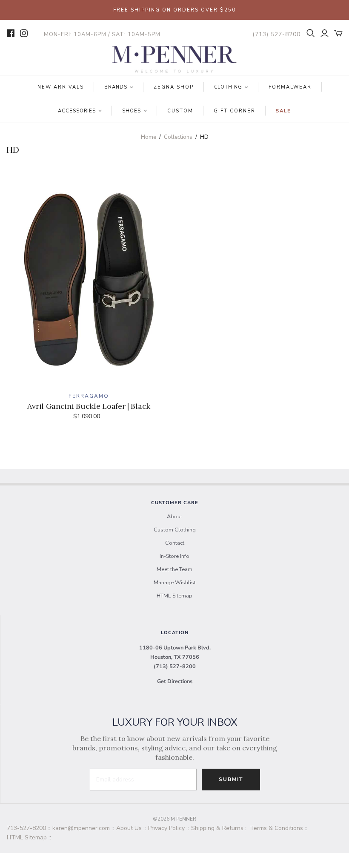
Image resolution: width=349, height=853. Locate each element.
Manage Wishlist (175, 582)
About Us (129, 828)
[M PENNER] (174, 59)
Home (148, 137)
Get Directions (174, 681)
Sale (283, 111)
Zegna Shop (174, 87)
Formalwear (290, 87)
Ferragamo (89, 396)
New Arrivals (60, 87)
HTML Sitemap (174, 596)
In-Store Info (174, 556)
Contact (174, 543)
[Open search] (310, 33)
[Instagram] (24, 33)
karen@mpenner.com (81, 828)
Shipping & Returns (217, 828)
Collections (178, 137)
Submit (231, 779)
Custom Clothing (175, 530)
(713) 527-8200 (175, 666)
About (174, 516)
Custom (180, 111)
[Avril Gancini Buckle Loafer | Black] (89, 283)
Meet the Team (174, 569)
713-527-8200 (26, 828)
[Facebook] (10, 33)
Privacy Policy (166, 828)
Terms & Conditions (276, 828)
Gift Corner (234, 111)
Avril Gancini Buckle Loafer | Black (88, 406)
